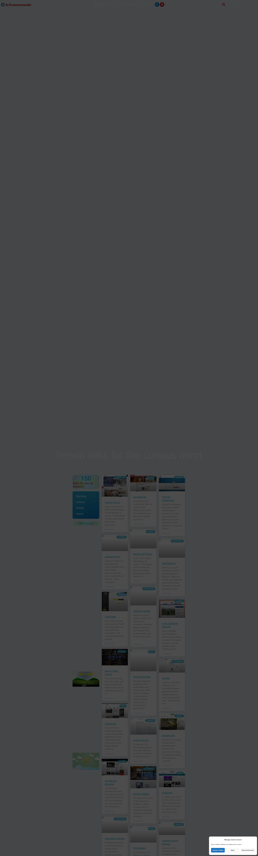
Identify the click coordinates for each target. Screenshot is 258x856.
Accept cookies (218, 850)
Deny (232, 850)
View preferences (248, 850)
